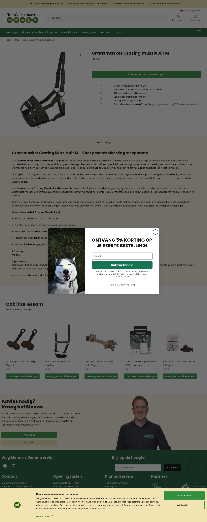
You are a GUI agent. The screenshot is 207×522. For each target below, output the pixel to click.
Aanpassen (182, 505)
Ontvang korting (122, 265)
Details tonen (43, 516)
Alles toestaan (184, 495)
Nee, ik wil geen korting (122, 284)
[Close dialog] (155, 232)
